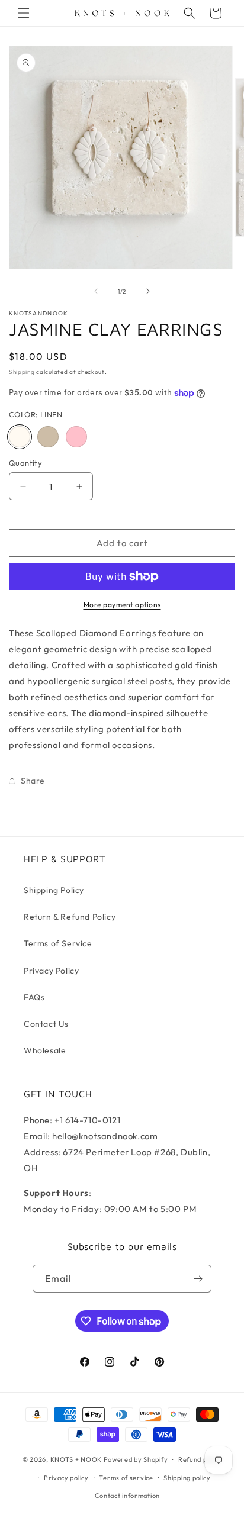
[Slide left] (96, 291)
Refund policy (199, 1459)
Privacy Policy (51, 970)
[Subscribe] (198, 1279)
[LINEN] (19, 436)
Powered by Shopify (136, 1459)
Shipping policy (187, 1478)
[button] (24, 13)
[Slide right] (148, 291)
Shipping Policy (54, 890)
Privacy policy (66, 1478)
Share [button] (33, 780)
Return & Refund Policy (69, 916)
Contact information (127, 1495)
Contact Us (46, 1024)
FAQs (34, 997)
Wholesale (45, 1050)
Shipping (22, 372)
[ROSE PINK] (76, 436)
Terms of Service (58, 943)
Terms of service (126, 1478)
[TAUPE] (48, 436)
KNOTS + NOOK (76, 1459)
